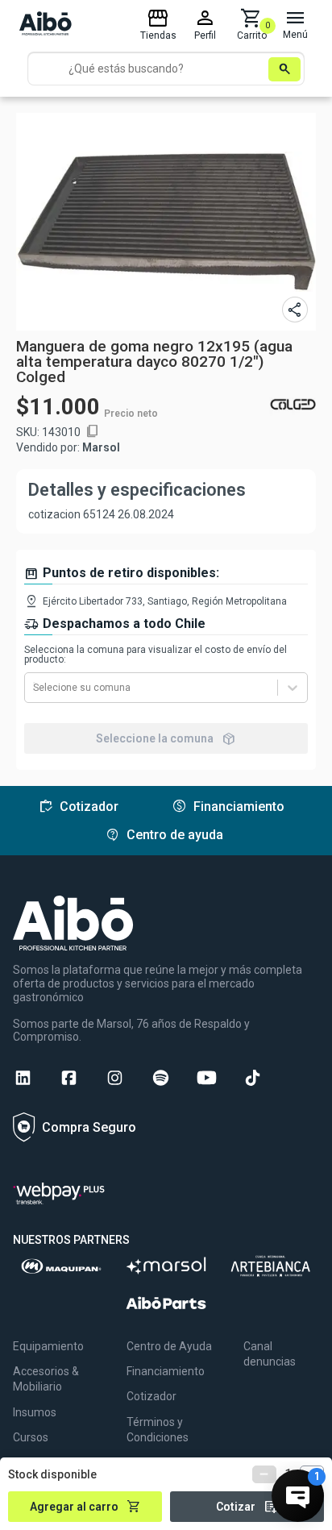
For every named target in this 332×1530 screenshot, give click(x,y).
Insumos (34, 1412)
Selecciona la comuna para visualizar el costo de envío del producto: (155, 654)
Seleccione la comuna (166, 738)
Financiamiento (166, 1371)
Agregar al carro (85, 1506)
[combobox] (34, 687)
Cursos (30, 1437)
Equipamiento (48, 1346)
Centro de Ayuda (169, 1346)
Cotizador (151, 1396)
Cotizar (247, 1506)
